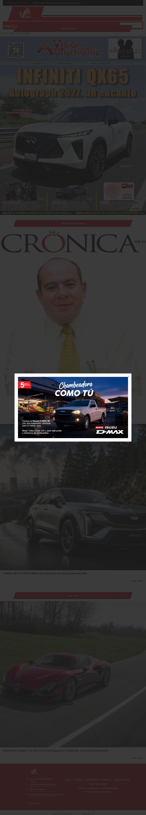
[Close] (128, 376)
